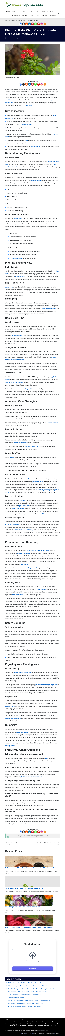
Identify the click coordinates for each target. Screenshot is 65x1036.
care (46, 758)
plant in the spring (18, 595)
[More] (45, 24)
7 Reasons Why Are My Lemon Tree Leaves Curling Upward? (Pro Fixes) (28, 986)
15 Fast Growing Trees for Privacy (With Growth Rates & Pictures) (26, 983)
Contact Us (28, 1033)
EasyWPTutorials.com (42, 1030)
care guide (28, 105)
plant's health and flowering (14, 382)
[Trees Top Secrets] (24, 4)
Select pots (9, 287)
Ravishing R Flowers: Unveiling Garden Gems (22, 907)
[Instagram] (41, 24)
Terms (34, 1033)
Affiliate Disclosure (50, 1033)
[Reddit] (26, 24)
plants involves (46, 685)
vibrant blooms (53, 423)
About (23, 1033)
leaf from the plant (23, 553)
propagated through (38, 550)
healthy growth (27, 124)
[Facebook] (20, 24)
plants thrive (18, 218)
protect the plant (25, 389)
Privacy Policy (41, 1033)
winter (12, 457)
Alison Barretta (9, 38)
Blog (10, 20)
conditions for (10, 100)
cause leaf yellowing (43, 490)
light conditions (23, 506)
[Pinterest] (32, 24)
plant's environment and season (31, 777)
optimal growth (10, 706)
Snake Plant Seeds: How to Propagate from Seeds (24, 888)
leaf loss (23, 500)
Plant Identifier (52, 13)
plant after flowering (31, 446)
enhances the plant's (21, 443)
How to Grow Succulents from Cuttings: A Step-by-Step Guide (25, 1003)
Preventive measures (12, 524)
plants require (23, 672)
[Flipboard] (38, 24)
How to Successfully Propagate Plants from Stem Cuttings (24, 1006)
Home (8, 11)
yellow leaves (30, 479)
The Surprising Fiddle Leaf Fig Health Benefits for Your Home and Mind (28, 991)
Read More (53, 1025)
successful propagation (31, 568)
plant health (40, 514)
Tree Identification (16, 13)
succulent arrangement (13, 718)
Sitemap (57, 1033)
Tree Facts (37, 13)
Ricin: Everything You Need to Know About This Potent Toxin (25, 994)
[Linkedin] (29, 24)
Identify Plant (32, 968)
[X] (23, 24)
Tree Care (32, 13)
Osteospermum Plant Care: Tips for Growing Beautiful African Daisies (31, 868)
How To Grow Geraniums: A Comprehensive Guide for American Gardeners (29, 1000)
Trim (26, 140)
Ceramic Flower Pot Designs (16, 997)
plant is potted (35, 146)
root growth (24, 564)
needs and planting (22, 732)
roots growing (41, 589)
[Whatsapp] (35, 24)
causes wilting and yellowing (23, 530)
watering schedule (18, 508)
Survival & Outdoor (45, 13)
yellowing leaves (37, 481)
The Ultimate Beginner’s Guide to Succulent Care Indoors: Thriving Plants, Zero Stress (32, 989)
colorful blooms (36, 180)
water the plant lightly (49, 308)
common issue (20, 276)
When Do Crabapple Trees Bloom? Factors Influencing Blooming (29, 927)
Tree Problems (25, 13)
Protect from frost (16, 258)
